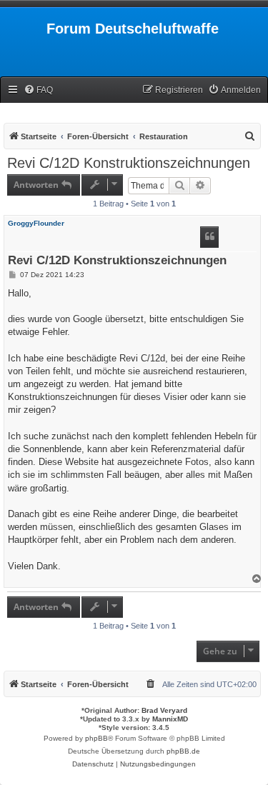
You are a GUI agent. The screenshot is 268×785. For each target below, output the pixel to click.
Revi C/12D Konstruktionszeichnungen (128, 163)
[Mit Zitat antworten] (209, 237)
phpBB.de (183, 751)
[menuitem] (38, 90)
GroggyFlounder (36, 223)
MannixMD (170, 719)
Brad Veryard (164, 710)
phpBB (96, 738)
